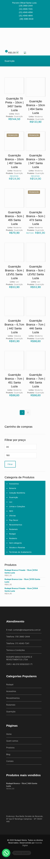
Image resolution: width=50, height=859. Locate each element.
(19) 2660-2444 (26, 6)
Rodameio (13, 529)
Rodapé (12, 534)
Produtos (10, 747)
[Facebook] (23, 24)
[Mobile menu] (46, 33)
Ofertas (12, 515)
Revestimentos (15, 525)
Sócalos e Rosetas (17, 547)
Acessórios (14, 484)
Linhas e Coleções (17, 506)
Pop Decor (13, 520)
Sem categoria (15, 543)
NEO (11, 511)
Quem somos (12, 741)
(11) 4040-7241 (26, 9)
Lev (10, 502)
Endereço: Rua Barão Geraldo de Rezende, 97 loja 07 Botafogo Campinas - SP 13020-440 (24, 819)
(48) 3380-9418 (26, 19)
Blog (8, 754)
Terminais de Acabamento (20, 552)
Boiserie (12, 488)
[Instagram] (26, 24)
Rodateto (13, 538)
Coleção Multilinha (17, 493)
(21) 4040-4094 (26, 12)
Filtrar (10, 464)
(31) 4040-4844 (26, 15)
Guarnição (13, 497)
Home (9, 734)
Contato (9, 761)
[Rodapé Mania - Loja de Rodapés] (25, 38)
